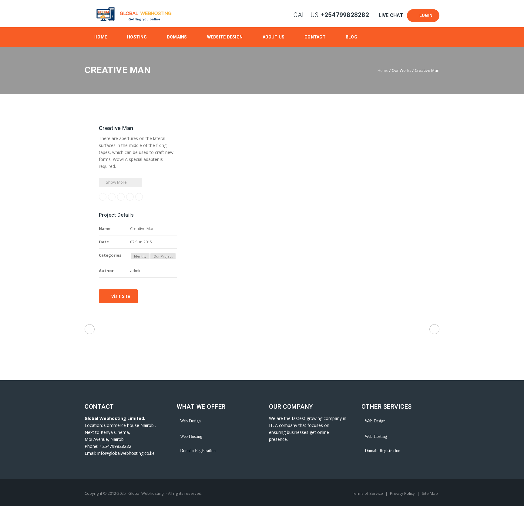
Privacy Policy (403, 493)
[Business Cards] (434, 329)
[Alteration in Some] (90, 329)
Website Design (225, 37)
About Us (273, 37)
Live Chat (391, 15)
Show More (116, 182)
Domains (177, 37)
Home (100, 37)
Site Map (430, 493)
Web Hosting (191, 436)
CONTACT (315, 37)
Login (424, 15)
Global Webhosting (145, 493)
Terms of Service (368, 493)
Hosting (137, 37)
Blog (351, 37)
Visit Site (120, 296)
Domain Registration (198, 450)
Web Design (190, 421)
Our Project (163, 256)
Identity (140, 256)
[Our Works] (262, 330)
